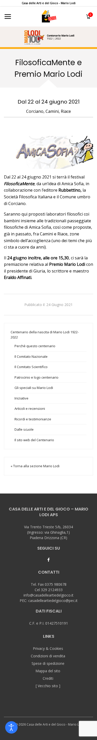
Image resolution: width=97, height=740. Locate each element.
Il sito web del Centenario (34, 440)
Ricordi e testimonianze (32, 419)
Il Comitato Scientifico (31, 366)
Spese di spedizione (48, 663)
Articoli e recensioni (29, 408)
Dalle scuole (24, 429)
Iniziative (21, 398)
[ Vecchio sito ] (48, 685)
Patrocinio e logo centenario (36, 377)
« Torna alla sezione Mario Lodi (35, 466)
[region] (48, 37)
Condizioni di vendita (48, 655)
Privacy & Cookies (48, 648)
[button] (48, 37)
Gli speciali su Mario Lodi (33, 387)
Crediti (48, 678)
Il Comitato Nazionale (31, 356)
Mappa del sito (47, 670)
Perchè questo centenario (34, 346)
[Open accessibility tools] (11, 727)
